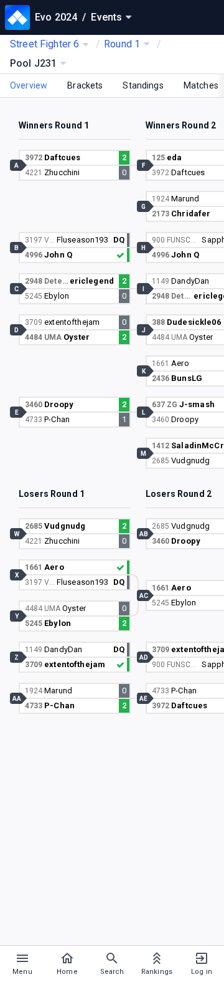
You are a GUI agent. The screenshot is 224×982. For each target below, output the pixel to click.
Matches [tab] (201, 85)
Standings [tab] (143, 85)
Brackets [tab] (85, 85)
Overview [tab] (28, 85)
